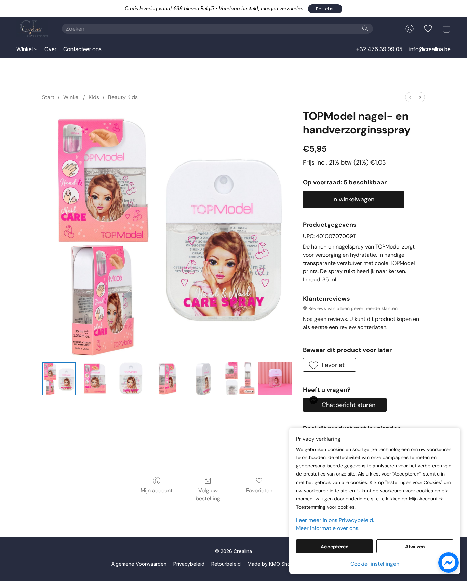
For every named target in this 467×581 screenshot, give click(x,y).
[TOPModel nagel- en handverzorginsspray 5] (239, 378)
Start (48, 97)
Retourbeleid (226, 564)
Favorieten (259, 490)
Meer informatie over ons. (327, 528)
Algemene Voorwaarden (138, 564)
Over (50, 49)
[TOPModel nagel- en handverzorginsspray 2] (131, 378)
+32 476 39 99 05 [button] (379, 49)
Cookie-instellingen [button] (374, 563)
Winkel (25, 49)
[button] (325, 8)
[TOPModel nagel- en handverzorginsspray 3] (167, 378)
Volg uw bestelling (208, 494)
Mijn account (157, 490)
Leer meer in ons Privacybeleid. (335, 520)
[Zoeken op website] (365, 28)
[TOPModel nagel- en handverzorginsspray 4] (203, 378)
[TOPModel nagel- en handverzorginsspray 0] (59, 378)
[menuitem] (410, 97)
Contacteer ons (82, 49)
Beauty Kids (123, 97)
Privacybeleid (188, 564)
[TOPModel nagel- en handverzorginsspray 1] (95, 378)
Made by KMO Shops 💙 (275, 564)
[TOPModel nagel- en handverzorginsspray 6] (275, 378)
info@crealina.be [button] (430, 49)
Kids (94, 97)
